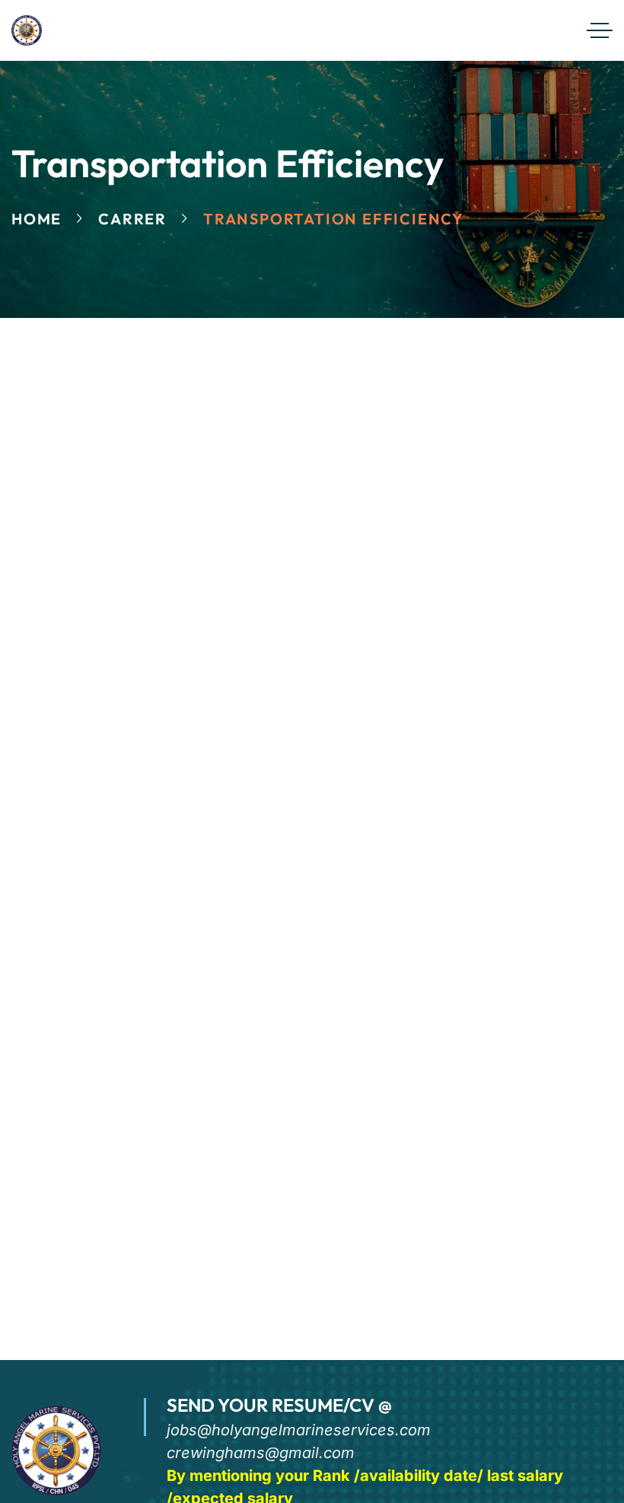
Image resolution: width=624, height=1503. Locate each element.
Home (36, 218)
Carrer (132, 218)
